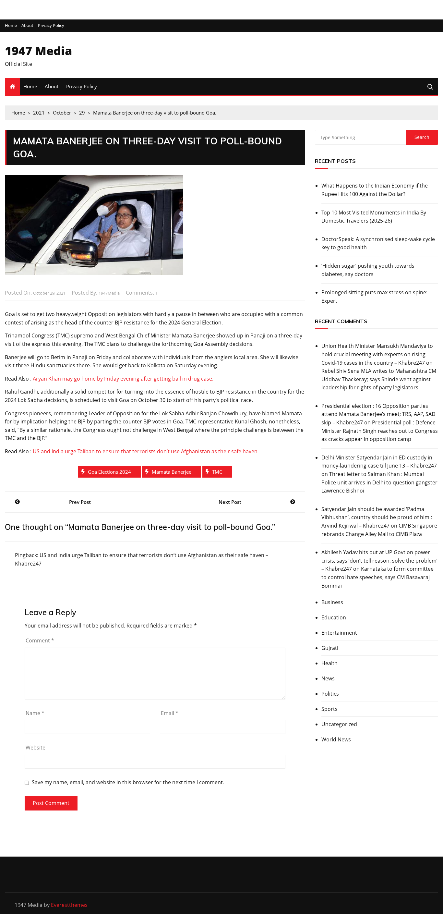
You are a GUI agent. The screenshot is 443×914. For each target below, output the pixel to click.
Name (35, 713)
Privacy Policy (51, 25)
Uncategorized (339, 724)
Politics (330, 693)
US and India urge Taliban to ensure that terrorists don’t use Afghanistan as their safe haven (145, 451)
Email (169, 713)
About (27, 25)
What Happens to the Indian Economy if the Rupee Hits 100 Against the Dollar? (374, 190)
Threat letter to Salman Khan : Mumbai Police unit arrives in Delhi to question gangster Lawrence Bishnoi (379, 482)
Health (329, 663)
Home (11, 25)
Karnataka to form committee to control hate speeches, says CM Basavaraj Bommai (377, 577)
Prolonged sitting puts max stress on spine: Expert (374, 296)
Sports (329, 709)
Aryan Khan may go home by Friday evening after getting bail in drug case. (123, 378)
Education (333, 617)
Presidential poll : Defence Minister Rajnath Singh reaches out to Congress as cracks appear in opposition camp (379, 431)
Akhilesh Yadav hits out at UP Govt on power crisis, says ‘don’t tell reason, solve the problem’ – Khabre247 (379, 560)
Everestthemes (69, 904)
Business (332, 602)
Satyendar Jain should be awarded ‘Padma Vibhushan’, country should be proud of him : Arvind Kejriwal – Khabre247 (376, 517)
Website (35, 747)
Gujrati (329, 648)
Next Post (230, 502)
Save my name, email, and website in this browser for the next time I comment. (128, 782)
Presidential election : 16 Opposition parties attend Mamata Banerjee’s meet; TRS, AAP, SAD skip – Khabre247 (378, 414)
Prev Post (80, 502)
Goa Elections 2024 (109, 472)
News (328, 678)
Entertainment (339, 632)
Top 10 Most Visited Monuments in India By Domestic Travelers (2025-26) (373, 217)
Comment (40, 640)
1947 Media (38, 51)
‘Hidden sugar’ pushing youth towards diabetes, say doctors (367, 270)
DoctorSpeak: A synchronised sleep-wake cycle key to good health (378, 243)
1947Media (109, 293)
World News (336, 739)
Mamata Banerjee (171, 472)
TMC (217, 472)
